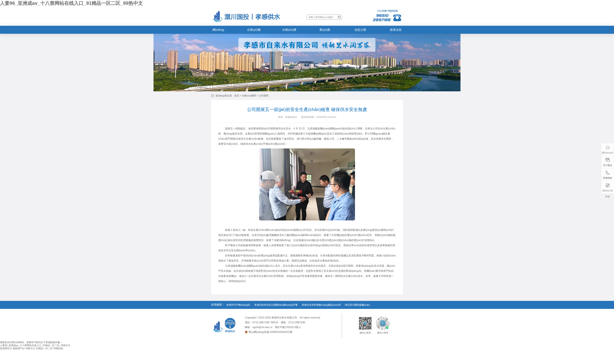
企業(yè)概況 (254, 31)
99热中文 (30, 348)
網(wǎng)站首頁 (218, 31)
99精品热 (58, 348)
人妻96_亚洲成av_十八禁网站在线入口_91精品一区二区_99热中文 (71, 3)
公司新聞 (263, 95)
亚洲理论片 (6, 348)
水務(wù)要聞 (289, 31)
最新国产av (19, 348)
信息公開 (360, 29)
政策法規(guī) (395, 31)
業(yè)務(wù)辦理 (325, 31)
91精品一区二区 (44, 348)
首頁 (236, 95)
